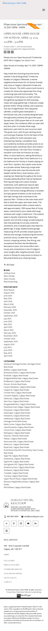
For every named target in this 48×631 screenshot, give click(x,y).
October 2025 (9, 313)
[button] (6, 523)
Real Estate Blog (10, 281)
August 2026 (9, 293)
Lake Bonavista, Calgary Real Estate (19, 427)
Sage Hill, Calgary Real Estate (16, 456)
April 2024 (8, 356)
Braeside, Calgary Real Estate (16, 375)
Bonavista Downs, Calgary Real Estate (19, 372)
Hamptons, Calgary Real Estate (17, 415)
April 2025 (8, 327)
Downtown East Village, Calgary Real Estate (22, 407)
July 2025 (7, 318)
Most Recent (9, 290)
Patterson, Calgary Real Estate (16, 444)
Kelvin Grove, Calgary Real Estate (17, 424)
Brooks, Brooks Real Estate (15, 384)
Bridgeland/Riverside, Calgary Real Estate (21, 378)
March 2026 (9, 304)
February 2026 (10, 307)
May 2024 (8, 353)
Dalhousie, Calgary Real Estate (16, 398)
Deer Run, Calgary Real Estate (16, 401)
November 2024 (10, 336)
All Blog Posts (9, 273)
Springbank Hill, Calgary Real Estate (23, 49)
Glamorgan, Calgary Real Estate (17, 413)
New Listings (9, 276)
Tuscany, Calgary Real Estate (16, 476)
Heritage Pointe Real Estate (15, 421)
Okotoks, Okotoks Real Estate (16, 435)
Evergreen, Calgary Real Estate (16, 410)
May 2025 (8, 324)
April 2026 (8, 301)
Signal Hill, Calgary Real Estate (16, 461)
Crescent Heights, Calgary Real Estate (19, 395)
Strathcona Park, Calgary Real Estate (19, 467)
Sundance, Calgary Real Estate (16, 470)
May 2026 (8, 298)
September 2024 (11, 341)
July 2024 (7, 347)
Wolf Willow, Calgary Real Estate (17, 487)
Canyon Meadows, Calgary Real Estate (20, 387)
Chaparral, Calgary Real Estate (16, 390)
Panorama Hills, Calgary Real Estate (18, 441)
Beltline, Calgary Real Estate (15, 370)
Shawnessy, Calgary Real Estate (17, 458)
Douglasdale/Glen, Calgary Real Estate (20, 404)
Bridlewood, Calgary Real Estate (17, 381)
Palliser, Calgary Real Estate (15, 438)
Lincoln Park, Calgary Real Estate (17, 430)
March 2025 (9, 330)
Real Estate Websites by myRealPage (29, 592)
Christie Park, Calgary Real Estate (18, 392)
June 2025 (8, 321)
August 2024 (9, 344)
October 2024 (9, 338)
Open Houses (9, 279)
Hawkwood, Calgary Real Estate (17, 418)
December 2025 (10, 310)
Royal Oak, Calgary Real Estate (16, 447)
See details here (28, 60)
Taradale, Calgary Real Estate (16, 473)
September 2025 (11, 315)
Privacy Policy (11, 592)
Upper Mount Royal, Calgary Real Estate (20, 479)
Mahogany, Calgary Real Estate (17, 433)
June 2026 (8, 295)
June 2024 (8, 350)
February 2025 (10, 333)
